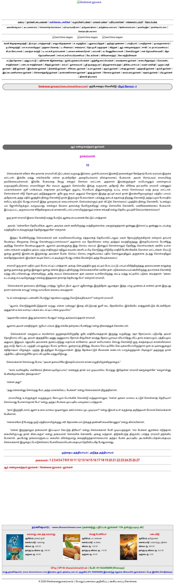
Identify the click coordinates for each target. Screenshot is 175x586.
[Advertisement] (87, 116)
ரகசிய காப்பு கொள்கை (123, 581)
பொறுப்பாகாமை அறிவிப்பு (91, 581)
